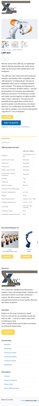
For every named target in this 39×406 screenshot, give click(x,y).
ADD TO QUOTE (11, 123)
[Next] (34, 29)
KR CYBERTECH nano (10, 251)
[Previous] (4, 29)
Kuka (9, 50)
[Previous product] (7, 59)
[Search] (37, 7)
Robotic (18, 127)
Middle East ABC (7, 400)
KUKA (10, 127)
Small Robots (17, 50)
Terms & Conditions (10, 380)
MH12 (29, 251)
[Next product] (3, 59)
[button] (33, 7)
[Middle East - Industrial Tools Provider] (16, 7)
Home (3, 50)
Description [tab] (6, 138)
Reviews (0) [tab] (5, 142)
